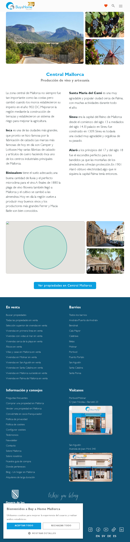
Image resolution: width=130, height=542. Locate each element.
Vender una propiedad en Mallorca (23, 408)
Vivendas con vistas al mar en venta (24, 336)
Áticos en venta (14, 346)
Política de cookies (15, 424)
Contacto (11, 445)
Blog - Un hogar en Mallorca (20, 472)
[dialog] (43, 521)
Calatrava (73, 336)
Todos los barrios (78, 314)
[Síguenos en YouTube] (106, 529)
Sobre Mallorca (13, 450)
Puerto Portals (76, 357)
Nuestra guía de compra (18, 461)
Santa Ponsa (75, 373)
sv (103, 536)
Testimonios (12, 434)
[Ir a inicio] (20, 6)
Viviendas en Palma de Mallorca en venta (27, 378)
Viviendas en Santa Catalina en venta (24, 367)
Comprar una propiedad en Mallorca (25, 403)
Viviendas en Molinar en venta (21, 357)
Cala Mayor (75, 330)
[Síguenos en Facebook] (98, 529)
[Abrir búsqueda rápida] (113, 6)
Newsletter (11, 440)
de (109, 536)
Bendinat (73, 325)
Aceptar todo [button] (24, 526)
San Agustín (75, 362)
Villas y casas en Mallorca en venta (23, 351)
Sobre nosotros (14, 456)
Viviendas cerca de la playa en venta (24, 341)
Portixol (73, 351)
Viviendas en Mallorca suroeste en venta (26, 373)
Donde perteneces (15, 466)
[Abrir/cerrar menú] (120, 6)
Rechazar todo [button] (61, 526)
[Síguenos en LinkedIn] (121, 529)
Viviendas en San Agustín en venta (23, 362)
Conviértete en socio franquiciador (24, 413)
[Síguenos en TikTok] (113, 529)
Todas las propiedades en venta (22, 320)
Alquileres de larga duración (20, 477)
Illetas (71, 341)
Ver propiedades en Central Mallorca (65, 285)
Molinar (73, 346)
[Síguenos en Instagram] (90, 529)
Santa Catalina (76, 367)
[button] (43, 533)
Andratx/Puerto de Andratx (83, 320)
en (98, 536)
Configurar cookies (16, 429)
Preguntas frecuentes (17, 398)
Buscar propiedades (16, 314)
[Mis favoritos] (105, 6)
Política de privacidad (16, 419)
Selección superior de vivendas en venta (26, 325)
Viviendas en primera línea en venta (24, 330)
